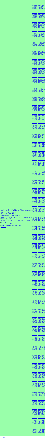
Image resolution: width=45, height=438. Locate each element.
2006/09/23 (42, 23)
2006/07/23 (44, 18)
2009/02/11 (36, 89)
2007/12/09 (44, 56)
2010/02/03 (36, 116)
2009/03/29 (44, 92)
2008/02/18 (33, 62)
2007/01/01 (33, 31)
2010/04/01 (38, 120)
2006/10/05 (38, 24)
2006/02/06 (33, 6)
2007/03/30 (40, 37)
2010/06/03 (38, 125)
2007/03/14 (36, 36)
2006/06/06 (35, 15)
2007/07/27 (40, 46)
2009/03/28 (42, 92)
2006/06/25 (44, 16)
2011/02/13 (44, 144)
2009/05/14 (38, 96)
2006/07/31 (33, 19)
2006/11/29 (36, 28)
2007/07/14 (42, 45)
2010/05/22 (42, 124)
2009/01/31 (42, 88)
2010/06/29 (35, 127)
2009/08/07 (40, 102)
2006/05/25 (38, 14)
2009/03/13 (40, 91)
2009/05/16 (42, 96)
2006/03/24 (40, 9)
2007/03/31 (42, 37)
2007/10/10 (36, 52)
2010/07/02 (40, 127)
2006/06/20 (35, 16)
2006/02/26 (44, 7)
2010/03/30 (35, 120)
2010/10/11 (33, 135)
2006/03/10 (40, 8)
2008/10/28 (35, 81)
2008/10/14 (35, 80)
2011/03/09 (36, 146)
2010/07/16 (40, 128)
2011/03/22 (35, 147)
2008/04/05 (42, 65)
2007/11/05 (33, 54)
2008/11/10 (33, 82)
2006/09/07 (38, 22)
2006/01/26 (38, 5)
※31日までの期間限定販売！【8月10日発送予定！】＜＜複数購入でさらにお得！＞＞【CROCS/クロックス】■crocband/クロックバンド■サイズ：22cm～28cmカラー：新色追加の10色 (15, 220)
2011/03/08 (35, 146)
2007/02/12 (33, 34)
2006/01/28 (42, 5)
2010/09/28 (35, 134)
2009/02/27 (40, 90)
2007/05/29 (35, 42)
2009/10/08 (38, 107)
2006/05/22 (33, 14)
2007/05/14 (33, 41)
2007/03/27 (35, 37)
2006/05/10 (36, 13)
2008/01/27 (44, 60)
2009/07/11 (42, 100)
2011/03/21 (33, 147)
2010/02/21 (44, 117)
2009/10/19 (33, 108)
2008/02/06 (36, 61)
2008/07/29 (35, 74)
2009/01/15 (38, 87)
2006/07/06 (38, 17)
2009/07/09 (38, 100)
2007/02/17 (42, 34)
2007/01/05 (40, 31)
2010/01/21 (38, 115)
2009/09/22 (35, 106)
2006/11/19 (44, 27)
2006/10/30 (33, 26)
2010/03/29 (33, 120)
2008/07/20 (44, 73)
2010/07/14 (36, 128)
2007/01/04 (38, 31)
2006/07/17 (33, 18)
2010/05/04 (35, 123)
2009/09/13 (44, 105)
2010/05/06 (38, 123)
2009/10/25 (44, 108)
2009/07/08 (36, 100)
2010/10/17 (44, 135)
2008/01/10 (38, 59)
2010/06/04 (40, 125)
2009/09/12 (42, 105)
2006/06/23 (40, 16)
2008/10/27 (33, 81)
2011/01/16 (44, 142)
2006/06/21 (36, 16)
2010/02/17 (36, 117)
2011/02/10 (38, 144)
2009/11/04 (36, 109)
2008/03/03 (33, 63)
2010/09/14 (35, 133)
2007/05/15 (35, 41)
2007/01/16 (35, 32)
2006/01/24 (35, 5)
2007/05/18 (40, 41)
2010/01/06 (36, 114)
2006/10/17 (35, 25)
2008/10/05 (44, 79)
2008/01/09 (36, 59)
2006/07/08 (42, 17)
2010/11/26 (40, 138)
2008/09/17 (36, 78)
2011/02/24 (38, 145)
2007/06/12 (35, 43)
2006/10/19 (38, 25)
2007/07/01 (44, 44)
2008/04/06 (44, 65)
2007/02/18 (44, 34)
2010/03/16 (35, 119)
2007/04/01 (44, 37)
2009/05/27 (36, 97)
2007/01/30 (35, 33)
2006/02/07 (35, 6)
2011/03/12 (42, 146)
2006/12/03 (44, 28)
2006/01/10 (35, 4)
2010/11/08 (33, 137)
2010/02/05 (40, 116)
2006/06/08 (38, 15)
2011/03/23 (36, 147)
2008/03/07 (40, 63)
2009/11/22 (44, 110)
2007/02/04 (44, 33)
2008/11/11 (35, 82)
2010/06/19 (42, 126)
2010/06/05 (42, 125)
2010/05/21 (40, 124)
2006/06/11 (44, 15)
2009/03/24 (35, 92)
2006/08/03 (38, 19)
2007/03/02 (40, 35)
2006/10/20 (40, 25)
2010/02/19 (40, 117)
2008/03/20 (38, 64)
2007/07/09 (33, 45)
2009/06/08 (33, 98)
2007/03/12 (33, 36)
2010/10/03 (44, 134)
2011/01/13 (38, 142)
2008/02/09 (42, 61)
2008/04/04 (40, 65)
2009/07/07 (35, 100)
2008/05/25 (44, 69)
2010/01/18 (33, 115)
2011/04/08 (40, 148)
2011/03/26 (42, 147)
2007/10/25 (38, 53)
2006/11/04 (42, 26)
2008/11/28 (40, 83)
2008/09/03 (36, 77)
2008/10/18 (42, 80)
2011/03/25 (40, 147)
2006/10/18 (36, 25)
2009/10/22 (38, 108)
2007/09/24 (33, 51)
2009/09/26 (42, 106)
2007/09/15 (42, 50)
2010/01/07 (38, 114)
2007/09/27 (38, 51)
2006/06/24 (42, 16)
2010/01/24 (44, 115)
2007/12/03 (33, 56)
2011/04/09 (42, 148)
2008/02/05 (35, 61)
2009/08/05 (36, 102)
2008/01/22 (35, 60)
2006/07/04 (35, 17)
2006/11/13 (33, 27)
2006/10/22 (44, 25)
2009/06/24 (36, 99)
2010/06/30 (36, 127)
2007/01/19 (40, 32)
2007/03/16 (40, 36)
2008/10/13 (33, 80)
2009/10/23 (40, 108)
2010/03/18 (38, 119)
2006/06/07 (36, 15)
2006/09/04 (33, 22)
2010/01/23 (42, 115)
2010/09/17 (40, 133)
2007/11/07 (36, 54)
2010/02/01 (33, 116)
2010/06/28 (33, 127)
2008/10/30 (38, 81)
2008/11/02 (44, 81)
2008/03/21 (40, 64)
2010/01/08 (40, 114)
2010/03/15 (33, 119)
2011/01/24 (33, 143)
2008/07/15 (35, 73)
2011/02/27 (44, 145)
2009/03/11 (36, 91)
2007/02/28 (36, 35)
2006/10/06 (40, 24)
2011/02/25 (40, 145)
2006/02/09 (38, 6)
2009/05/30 (42, 97)
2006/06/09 (40, 15)
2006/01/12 (38, 4)
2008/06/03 (35, 70)
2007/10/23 (35, 53)
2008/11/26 (36, 83)
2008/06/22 (44, 71)
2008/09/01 (33, 77)
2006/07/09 (44, 17)
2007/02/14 (36, 34)
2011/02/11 (40, 144)
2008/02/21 (38, 62)
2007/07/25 (36, 46)
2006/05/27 (42, 14)
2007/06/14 (38, 43)
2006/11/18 (42, 27)
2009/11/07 (42, 109)
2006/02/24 (40, 7)
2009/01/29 (38, 88)
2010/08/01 (44, 129)
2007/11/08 (38, 54)
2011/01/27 (38, 143)
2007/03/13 (35, 36)
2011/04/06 (36, 148)
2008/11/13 (38, 82)
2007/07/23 (33, 46)
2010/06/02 (36, 125)
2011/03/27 (44, 147)
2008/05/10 (42, 68)
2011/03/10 (38, 146)
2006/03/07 (35, 8)
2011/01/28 (40, 143)
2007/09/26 (36, 51)
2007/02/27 (35, 35)
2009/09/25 (40, 106)
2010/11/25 (38, 138)
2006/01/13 (40, 4)
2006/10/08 (44, 24)
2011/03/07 (33, 146)
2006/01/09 (33, 4)
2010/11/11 (38, 137)
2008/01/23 (36, 60)
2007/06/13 (36, 43)
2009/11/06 (40, 109)
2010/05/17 (33, 124)
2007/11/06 (35, 54)
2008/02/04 (33, 61)
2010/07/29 (38, 129)
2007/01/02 (35, 31)
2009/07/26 (44, 101)
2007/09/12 (36, 50)
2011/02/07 (33, 144)
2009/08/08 (42, 102)
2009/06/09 (35, 98)
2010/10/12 (35, 135)
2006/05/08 (33, 13)
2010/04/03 (42, 120)
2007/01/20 (42, 32)
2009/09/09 (36, 105)
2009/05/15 (40, 96)
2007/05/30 (36, 42)
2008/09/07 (44, 77)
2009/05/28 (38, 97)
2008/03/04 (35, 63)
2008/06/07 (42, 70)
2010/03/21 (44, 119)
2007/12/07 (40, 56)
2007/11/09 (40, 54)
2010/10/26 (35, 136)
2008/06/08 (44, 70)
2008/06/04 (36, 70)
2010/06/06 (44, 125)
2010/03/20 (42, 119)
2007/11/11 (44, 54)
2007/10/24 (36, 53)
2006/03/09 (38, 8)
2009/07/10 (40, 100)
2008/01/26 (42, 60)
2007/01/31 (36, 33)
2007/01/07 (44, 31)
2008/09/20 (42, 78)
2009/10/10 (42, 107)
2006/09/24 (44, 23)
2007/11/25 (44, 55)
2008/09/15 (33, 78)
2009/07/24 (40, 101)
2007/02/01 (38, 33)
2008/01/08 (35, 59)
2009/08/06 (38, 102)
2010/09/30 (38, 134)
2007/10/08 (33, 52)
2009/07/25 (42, 101)
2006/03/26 (44, 9)
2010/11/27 (42, 138)
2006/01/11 (36, 4)
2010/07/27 (35, 129)
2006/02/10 (40, 6)
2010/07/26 (33, 129)
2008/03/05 (36, 63)
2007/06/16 (42, 43)
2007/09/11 (35, 50)
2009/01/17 (42, 87)
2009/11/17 (35, 110)
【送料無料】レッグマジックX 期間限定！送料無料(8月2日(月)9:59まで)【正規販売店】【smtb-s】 (8, 213)
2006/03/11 (42, 8)
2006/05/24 (36, 14)
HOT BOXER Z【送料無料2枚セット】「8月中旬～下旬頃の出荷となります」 (7, 223)
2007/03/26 (33, 37)
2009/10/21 (36, 108)
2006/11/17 (40, 27)
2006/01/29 (44, 5)
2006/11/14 (35, 27)
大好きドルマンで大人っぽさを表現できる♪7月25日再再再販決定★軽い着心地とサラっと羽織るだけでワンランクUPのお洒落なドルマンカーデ (12, 225)
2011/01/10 (33, 142)
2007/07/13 (40, 45)
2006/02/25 (42, 7)
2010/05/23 (44, 124)
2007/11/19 (33, 55)
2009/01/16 (40, 87)
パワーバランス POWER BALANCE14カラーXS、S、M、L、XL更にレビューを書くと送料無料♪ (8, 212)
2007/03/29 (38, 37)
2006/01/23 (33, 5)
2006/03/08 (36, 8)
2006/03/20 (33, 9)
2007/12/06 (38, 56)
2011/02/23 (36, 145)
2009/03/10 (35, 91)
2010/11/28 (44, 138)
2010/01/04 (33, 114)
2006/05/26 (40, 14)
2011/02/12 (42, 144)
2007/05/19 (42, 41)
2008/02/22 (40, 62)
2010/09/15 (36, 133)
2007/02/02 (40, 33)
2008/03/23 (44, 64)
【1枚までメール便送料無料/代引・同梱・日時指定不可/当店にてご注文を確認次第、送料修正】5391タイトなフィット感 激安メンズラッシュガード (13, 209)
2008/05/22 (38, 69)
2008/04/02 (36, 65)
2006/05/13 (42, 13)
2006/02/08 (36, 6)
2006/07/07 (40, 17)
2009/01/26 (33, 88)
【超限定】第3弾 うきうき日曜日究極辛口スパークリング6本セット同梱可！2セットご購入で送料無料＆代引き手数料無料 (10, 215)
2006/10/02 (33, 24)
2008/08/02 (42, 74)
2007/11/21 (36, 55)
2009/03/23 (33, 92)
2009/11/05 (38, 109)
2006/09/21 (38, 23)
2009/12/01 (35, 111)
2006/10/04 (36, 24)
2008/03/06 (38, 63)
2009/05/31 (44, 97)
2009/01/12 (33, 87)
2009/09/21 (33, 106)
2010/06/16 (36, 126)
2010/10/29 (40, 136)
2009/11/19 (38, 110)
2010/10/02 (42, 134)
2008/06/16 (33, 71)
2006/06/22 (38, 16)
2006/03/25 (42, 9)
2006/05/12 (40, 13)
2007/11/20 (35, 55)
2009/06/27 (42, 99)
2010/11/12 (40, 137)
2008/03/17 (33, 64)
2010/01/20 (36, 115)
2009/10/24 (42, 108)
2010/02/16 (35, 117)
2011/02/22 (35, 145)
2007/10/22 (33, 53)
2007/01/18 (38, 32)
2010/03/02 (35, 118)
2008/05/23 (40, 69)
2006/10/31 (35, 26)
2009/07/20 (33, 101)
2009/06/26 (40, 99)
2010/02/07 (44, 116)
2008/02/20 (36, 62)
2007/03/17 (42, 36)
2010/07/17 (42, 128)
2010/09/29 (36, 134)
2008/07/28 (33, 74)
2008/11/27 (38, 83)
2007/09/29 (42, 51)
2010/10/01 (40, 134)
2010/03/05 (40, 118)
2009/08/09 (44, 102)
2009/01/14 (36, 87)
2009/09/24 (38, 106)
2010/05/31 (33, 125)
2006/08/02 (36, 19)
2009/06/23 (35, 99)
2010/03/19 (40, 119)
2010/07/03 (42, 127)
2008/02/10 (44, 61)
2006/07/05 (36, 17)
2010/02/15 (33, 117)
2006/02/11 (42, 6)
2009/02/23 (33, 90)
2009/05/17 (44, 96)
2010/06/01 (35, 125)
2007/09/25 (35, 51)
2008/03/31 (33, 65)
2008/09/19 (40, 78)
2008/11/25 (35, 83)
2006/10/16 (33, 25)
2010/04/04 (44, 120)
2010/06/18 (40, 126)
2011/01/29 (42, 143)
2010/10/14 (38, 135)
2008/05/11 (44, 68)
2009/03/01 (44, 90)
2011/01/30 (44, 143)
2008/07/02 (36, 72)
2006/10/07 (42, 24)
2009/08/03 (33, 102)
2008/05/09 (40, 68)
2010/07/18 (44, 128)
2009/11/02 (33, 109)
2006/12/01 (40, 28)
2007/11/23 (40, 55)
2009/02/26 (38, 90)
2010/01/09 (42, 114)
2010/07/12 (33, 128)
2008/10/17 (40, 80)
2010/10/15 (40, 135)
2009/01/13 (35, 87)
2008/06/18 (36, 71)
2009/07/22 (36, 101)
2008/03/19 (36, 64)
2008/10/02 (38, 79)
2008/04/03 (38, 65)
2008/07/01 (35, 72)
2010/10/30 (42, 136)
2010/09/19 (44, 133)
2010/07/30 (40, 129)
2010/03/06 (42, 118)
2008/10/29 (36, 81)
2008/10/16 (38, 80)
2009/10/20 (35, 108)
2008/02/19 (35, 62)
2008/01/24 (38, 60)
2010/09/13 (33, 133)
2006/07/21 (40, 18)
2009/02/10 (35, 89)
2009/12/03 (38, 111)
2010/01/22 (40, 115)
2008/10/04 (42, 79)
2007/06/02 (42, 42)
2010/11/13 (42, 137)
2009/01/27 (35, 88)
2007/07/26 (38, 46)
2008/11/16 (44, 82)
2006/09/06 (36, 22)
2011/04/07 (38, 148)
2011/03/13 (44, 146)
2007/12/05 (36, 56)
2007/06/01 (40, 42)
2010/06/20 (44, 126)
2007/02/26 (33, 35)
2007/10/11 (38, 52)
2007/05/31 (38, 42)
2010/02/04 (38, 116)
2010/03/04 (38, 118)
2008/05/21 (36, 69)
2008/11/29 (42, 83)
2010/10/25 (33, 136)
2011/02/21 (33, 145)
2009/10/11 (44, 107)
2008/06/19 (38, 71)
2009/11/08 (44, 109)
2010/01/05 (35, 114)
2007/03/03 (42, 35)
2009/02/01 (44, 88)
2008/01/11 (40, 59)
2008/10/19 (44, 80)
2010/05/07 (40, 123)
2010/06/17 (38, 126)
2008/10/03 (40, 79)
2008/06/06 (40, 70)
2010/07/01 (38, 127)
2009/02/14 (42, 89)
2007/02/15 (38, 34)
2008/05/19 (33, 69)
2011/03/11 (40, 146)
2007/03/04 (44, 35)
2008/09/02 (35, 77)
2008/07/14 (33, 73)
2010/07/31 (42, 129)
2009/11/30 (33, 111)
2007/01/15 (33, 32)
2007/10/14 (44, 52)
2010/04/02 (40, 120)
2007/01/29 (33, 33)
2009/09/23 (36, 106)
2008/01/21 (33, 60)
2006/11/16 (38, 27)
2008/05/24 (42, 69)
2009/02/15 (44, 89)
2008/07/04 (40, 72)
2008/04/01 (35, 65)
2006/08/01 (35, 19)
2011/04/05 (35, 148)
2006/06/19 (33, 16)
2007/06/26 (35, 44)
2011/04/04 (33, 148)
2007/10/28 (44, 53)
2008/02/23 (42, 62)
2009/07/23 (38, 101)
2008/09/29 (33, 79)
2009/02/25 (36, 90)
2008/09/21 (44, 78)
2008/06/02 (33, 70)
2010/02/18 (38, 117)
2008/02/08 (40, 61)
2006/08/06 (44, 19)
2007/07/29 (44, 46)
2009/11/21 (42, 110)
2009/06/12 (40, 98)
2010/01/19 (35, 115)
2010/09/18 (42, 133)
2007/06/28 (38, 44)
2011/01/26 (36, 143)
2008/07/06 (44, 72)
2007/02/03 (42, 33)
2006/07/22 (42, 18)
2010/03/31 (36, 120)
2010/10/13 (36, 135)
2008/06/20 (40, 71)
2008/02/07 (38, 61)
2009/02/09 (33, 89)
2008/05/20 (35, 69)
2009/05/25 (33, 97)
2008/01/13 (44, 59)
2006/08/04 (40, 19)
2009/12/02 (36, 111)
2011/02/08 (35, 144)
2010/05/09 (44, 123)
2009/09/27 (44, 106)
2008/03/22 (42, 64)
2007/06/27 (36, 44)
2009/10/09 (40, 107)
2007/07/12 (38, 45)
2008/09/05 (40, 77)
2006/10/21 (42, 25)
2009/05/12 (35, 96)
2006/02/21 (35, 7)
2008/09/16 (35, 78)
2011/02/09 (36, 144)
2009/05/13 (36, 96)
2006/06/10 (42, 15)
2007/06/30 (42, 44)
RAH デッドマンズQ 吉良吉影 (3, 222)
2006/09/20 (36, 23)
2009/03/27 (40, 92)
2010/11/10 (36, 137)
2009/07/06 (33, 100)
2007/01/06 (42, 31)
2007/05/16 (36, 41)
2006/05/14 (44, 13)
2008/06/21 (42, 71)
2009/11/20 (40, 110)
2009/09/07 (33, 105)
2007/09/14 (40, 50)
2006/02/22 (36, 7)
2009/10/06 (35, 107)
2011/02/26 (42, 145)
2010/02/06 (42, 116)
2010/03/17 (36, 119)
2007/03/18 (44, 36)
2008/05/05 (33, 68)
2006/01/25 (36, 5)
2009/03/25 (36, 92)
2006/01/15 (44, 4)
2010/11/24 (36, 138)
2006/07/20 (38, 18)
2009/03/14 (42, 91)
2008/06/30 (33, 72)
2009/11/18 (36, 110)
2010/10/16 (42, 135)
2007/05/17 (38, 41)
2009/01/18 (44, 87)
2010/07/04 (44, 127)
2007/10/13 (42, 52)
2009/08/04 (35, 102)
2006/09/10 (44, 22)
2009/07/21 (35, 101)
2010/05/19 (36, 124)
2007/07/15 (44, 45)
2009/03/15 (44, 91)
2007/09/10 (33, 50)
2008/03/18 (35, 64)
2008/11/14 (40, 82)
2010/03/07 (44, 118)
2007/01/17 (36, 32)
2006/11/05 (44, 26)
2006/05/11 (38, 13)
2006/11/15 (36, 27)
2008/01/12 (42, 59)
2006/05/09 (35, 13)
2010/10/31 (44, 136)
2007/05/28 (33, 42)
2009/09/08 (35, 105)
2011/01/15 (42, 142)
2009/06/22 (33, 99)
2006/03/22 (36, 9)
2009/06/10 (36, 98)
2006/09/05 (35, 22)
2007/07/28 (42, 46)
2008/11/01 (42, 81)
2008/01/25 (40, 60)
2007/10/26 (40, 53)
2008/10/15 (36, 80)
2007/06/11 (33, 43)
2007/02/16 (40, 34)
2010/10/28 (38, 136)
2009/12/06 (44, 111)
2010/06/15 (35, 126)
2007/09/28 (40, 51)
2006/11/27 (33, 28)
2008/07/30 (36, 74)
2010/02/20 (42, 117)
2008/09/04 (38, 77)
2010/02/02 (35, 116)
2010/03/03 (36, 118)
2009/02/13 (40, 89)
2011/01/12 (36, 142)
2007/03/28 (36, 37)
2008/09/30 (35, 79)
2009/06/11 (38, 98)
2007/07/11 (36, 45)
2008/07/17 (38, 73)
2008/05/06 (35, 68)
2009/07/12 (44, 100)
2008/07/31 (38, 74)
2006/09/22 (40, 23)
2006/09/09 (42, 22)
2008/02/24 (44, 62)
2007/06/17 (44, 43)
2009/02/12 (38, 89)
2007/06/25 (33, 44)
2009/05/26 (35, 97)
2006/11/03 (40, 26)
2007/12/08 (42, 56)
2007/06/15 (40, 43)
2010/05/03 (33, 123)
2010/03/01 (33, 118)
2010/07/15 (38, 128)
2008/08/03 (44, 74)
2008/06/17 (35, 71)
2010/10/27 (36, 136)
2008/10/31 (40, 81)
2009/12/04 (40, 111)
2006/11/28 (35, 28)
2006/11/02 (38, 26)
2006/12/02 (42, 28)
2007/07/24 (35, 46)
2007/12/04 (35, 56)
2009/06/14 (44, 98)
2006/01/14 (42, 4)
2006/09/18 (33, 23)
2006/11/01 (36, 26)
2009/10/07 (36, 107)
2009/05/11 (33, 96)
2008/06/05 (38, 70)
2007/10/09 (35, 52)
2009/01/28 (36, 88)
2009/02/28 (42, 90)
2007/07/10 (35, 45)
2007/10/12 (40, 52)
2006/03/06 (33, 8)
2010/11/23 (35, 138)
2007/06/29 (40, 44)
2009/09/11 (40, 105)
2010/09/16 (38, 133)
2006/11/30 (38, 28)
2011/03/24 (38, 147)
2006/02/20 (33, 7)
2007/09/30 (44, 51)
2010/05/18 (35, 124)
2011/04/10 (44, 148)
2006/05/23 (35, 14)
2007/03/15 (38, 36)
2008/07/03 (38, 72)
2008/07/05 (42, 72)
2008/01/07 (33, 59)
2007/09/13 (38, 50)
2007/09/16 (44, 50)
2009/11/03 (35, 109)
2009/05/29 (40, 97)
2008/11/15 (42, 82)
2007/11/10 (42, 54)
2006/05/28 (44, 14)
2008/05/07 (36, 68)
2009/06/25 (38, 99)
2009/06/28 (44, 99)
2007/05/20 (44, 41)
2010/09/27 (33, 134)
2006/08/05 (42, 19)
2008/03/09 (44, 63)
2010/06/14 (33, 126)
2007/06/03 (44, 42)
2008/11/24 (33, 83)
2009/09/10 (38, 105)
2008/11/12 (36, 82)
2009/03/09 (33, 91)
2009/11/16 (33, 110)
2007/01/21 (44, 32)
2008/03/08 (42, 63)
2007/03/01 (38, 35)
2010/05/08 (42, 123)
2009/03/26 (38, 92)
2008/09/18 (38, 78)
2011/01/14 (40, 142)
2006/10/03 (35, 24)
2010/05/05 (36, 123)
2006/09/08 (40, 22)
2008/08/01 (40, 74)
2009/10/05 (33, 107)
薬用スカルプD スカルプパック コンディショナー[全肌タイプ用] (6, 218)
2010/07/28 (36, 129)
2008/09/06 (42, 77)
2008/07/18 (40, 73)
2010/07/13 (35, 128)
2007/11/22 (38, 55)
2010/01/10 (44, 114)
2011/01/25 (35, 143)
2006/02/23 (38, 7)
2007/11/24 (42, 55)
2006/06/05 (33, 15)
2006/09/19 (35, 23)
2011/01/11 (35, 142)
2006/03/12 (44, 8)
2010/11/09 (35, 137)
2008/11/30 (44, 83)
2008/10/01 (36, 79)
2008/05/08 (38, 68)
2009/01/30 (40, 88)
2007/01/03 (36, 31)
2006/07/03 (33, 17)
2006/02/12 (44, 6)
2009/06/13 (42, 98)
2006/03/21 (35, 9)
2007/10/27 (42, 53)
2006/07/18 (35, 18)
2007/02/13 (35, 34)
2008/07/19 (42, 73)
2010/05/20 (38, 124)
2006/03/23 (38, 9)
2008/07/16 (36, 73)
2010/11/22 (33, 138)
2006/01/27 (40, 5)
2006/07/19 (36, 18)
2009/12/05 (42, 111)
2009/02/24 (35, 90)
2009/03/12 (38, 91)
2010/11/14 (44, 137)
